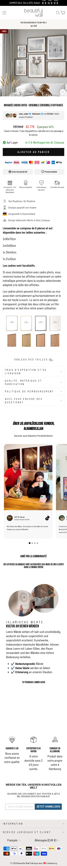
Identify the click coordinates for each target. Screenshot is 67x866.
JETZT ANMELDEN (48, 806)
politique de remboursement (29, 391)
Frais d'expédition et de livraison (26, 371)
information (13, 823)
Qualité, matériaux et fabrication (23, 382)
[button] (29, 543)
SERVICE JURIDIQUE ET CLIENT (27, 832)
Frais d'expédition (28, 130)
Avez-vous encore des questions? (23, 400)
